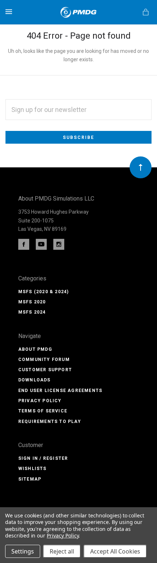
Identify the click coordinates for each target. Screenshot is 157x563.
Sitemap (29, 479)
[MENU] (10, 11)
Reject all (62, 551)
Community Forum (44, 359)
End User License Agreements (60, 390)
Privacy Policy (40, 400)
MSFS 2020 (32, 301)
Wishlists (32, 468)
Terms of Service (42, 410)
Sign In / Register (43, 458)
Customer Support (45, 369)
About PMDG (35, 349)
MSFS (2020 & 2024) (43, 291)
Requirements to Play (49, 421)
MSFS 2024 (32, 312)
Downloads (34, 380)
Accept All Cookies (115, 551)
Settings (22, 551)
